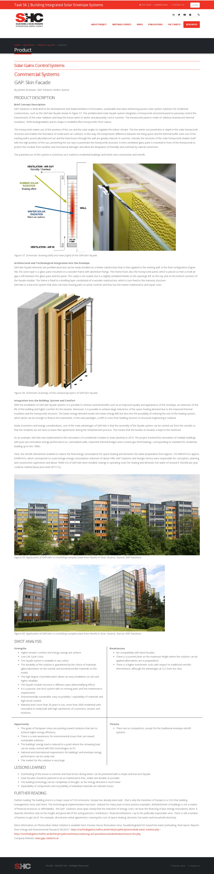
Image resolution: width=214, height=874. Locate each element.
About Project (99, 24)
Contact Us (178, 5)
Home (17, 45)
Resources (191, 24)
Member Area (161, 5)
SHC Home (146, 5)
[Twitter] (179, 14)
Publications (155, 24)
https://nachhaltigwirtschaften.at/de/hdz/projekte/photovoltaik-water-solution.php (115, 829)
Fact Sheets (174, 24)
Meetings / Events (121, 24)
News (139, 24)
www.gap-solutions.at (47, 838)
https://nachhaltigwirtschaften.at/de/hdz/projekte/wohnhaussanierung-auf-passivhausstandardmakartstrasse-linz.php (77, 833)
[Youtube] (184, 14)
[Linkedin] (173, 14)
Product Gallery (46, 45)
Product (62, 45)
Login (195, 5)
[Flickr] (190, 14)
